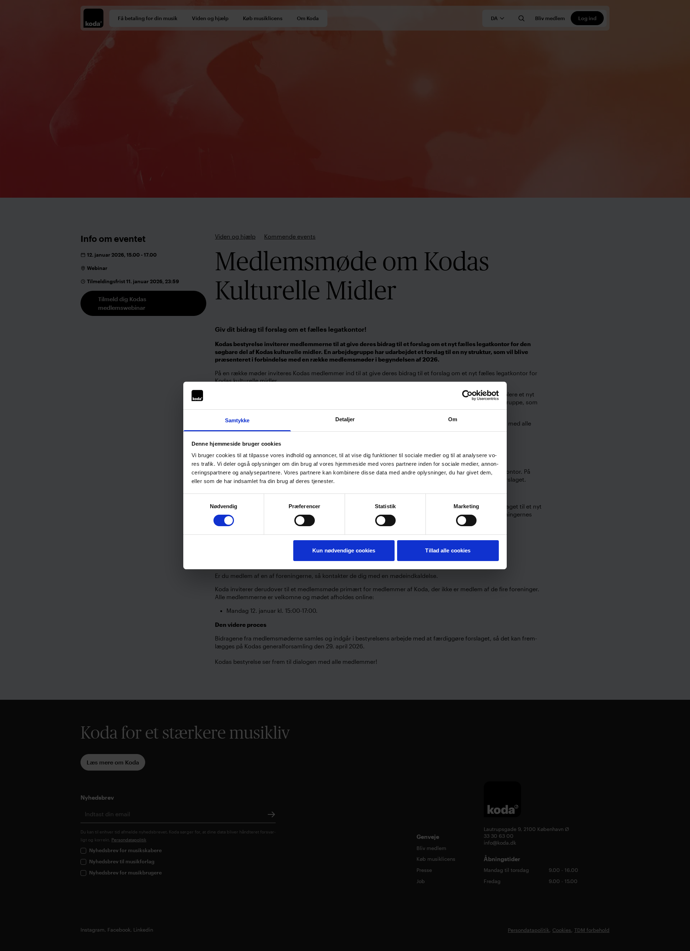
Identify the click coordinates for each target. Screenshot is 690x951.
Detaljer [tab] (345, 419)
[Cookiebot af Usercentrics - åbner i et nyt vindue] (467, 395)
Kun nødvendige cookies (343, 550)
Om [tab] (452, 419)
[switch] (304, 520)
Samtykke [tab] (237, 420)
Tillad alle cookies (447, 550)
